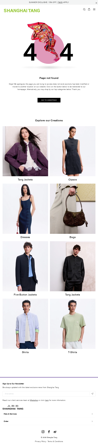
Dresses (25, 237)
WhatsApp (34, 400)
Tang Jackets (25, 179)
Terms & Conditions (55, 441)
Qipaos (72, 179)
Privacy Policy (40, 441)
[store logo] (22, 9)
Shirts (25, 352)
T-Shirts (72, 352)
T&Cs (60, 2)
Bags (73, 237)
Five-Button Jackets (25, 294)
